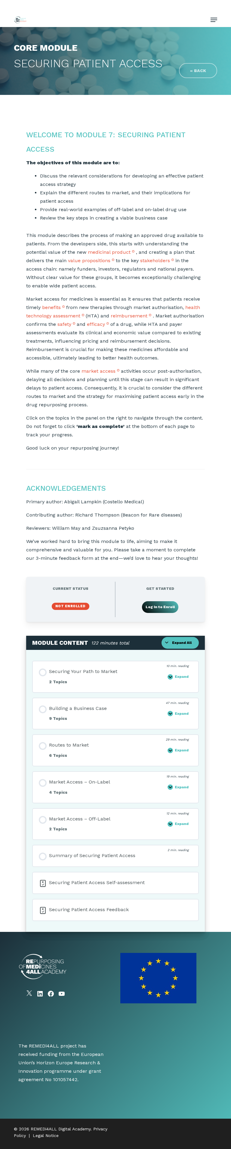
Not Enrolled (70, 606)
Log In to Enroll (160, 607)
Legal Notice (46, 1135)
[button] (214, 20)
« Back (198, 70)
